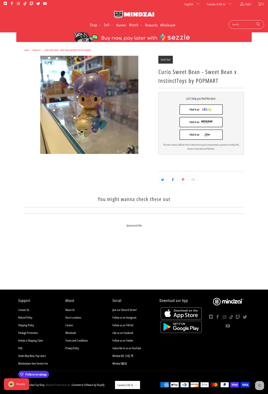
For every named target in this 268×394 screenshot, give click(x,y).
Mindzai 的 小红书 (122, 356)
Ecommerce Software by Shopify (88, 385)
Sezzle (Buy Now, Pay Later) (32, 356)
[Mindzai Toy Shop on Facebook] (12, 4)
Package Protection (28, 333)
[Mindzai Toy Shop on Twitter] (38, 4)
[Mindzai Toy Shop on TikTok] (25, 4)
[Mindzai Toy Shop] (134, 15)
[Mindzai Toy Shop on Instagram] (18, 4)
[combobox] (246, 24)
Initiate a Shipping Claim (30, 340)
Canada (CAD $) (216, 4)
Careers (69, 325)
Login (248, 4)
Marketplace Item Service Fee (33, 363)
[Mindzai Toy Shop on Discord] (5, 4)
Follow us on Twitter (122, 340)
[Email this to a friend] (193, 179)
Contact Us (23, 310)
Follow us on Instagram (124, 317)
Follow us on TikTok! (122, 325)
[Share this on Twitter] (162, 179)
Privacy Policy (72, 348)
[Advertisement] (134, 262)
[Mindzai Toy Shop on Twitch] (31, 4)
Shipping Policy (26, 325)
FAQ (20, 348)
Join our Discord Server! (124, 310)
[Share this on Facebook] (173, 179)
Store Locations (73, 317)
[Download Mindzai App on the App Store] (181, 318)
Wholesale (70, 333)
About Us (70, 310)
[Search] (258, 24)
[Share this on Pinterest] (183, 179)
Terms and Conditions (76, 340)
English (189, 4)
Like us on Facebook (122, 333)
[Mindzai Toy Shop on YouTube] (45, 4)
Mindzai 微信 (119, 363)
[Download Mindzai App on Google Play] (181, 332)
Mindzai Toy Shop (35, 385)
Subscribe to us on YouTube (126, 348)
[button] (95, 25)
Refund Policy (25, 317)
